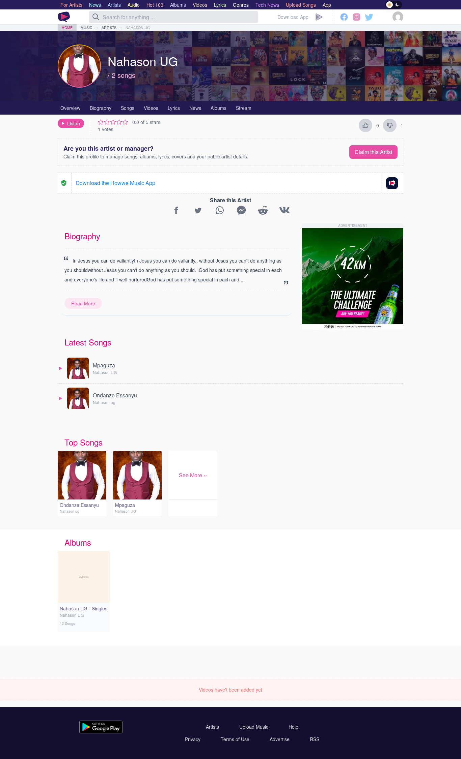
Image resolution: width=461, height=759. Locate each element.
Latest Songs (87, 342)
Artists (109, 27)
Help (293, 726)
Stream (243, 107)
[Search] (96, 17)
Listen (73, 123)
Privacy (192, 739)
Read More (83, 303)
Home (67, 27)
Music (86, 27)
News (195, 107)
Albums (218, 107)
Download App (292, 16)
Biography (100, 107)
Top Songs (83, 442)
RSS (314, 739)
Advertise (280, 739)
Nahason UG (138, 27)
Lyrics (174, 107)
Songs (127, 107)
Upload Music (253, 726)
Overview (70, 107)
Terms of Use (235, 739)
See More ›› (193, 475)
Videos (151, 107)
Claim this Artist (373, 152)
